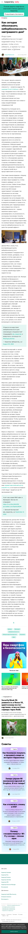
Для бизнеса (4, 890)
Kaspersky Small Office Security (8, 894)
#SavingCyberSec (9, 339)
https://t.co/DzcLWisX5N (11, 504)
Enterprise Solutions (6, 896)
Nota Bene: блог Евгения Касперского (13, 919)
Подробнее (24, 928)
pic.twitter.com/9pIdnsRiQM (12, 506)
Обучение (22, 634)
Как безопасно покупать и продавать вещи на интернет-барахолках (14, 755)
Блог (7, 915)
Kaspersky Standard (6, 872)
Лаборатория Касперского (10, 634)
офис (13, 637)
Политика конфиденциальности (13, 905)
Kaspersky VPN (4, 882)
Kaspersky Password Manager (8, 884)
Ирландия (17, 629)
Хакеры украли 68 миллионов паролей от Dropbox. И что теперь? (14, 780)
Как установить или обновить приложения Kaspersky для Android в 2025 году (10, 688)
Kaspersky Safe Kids (6, 879)
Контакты (3, 914)
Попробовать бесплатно (14, 14)
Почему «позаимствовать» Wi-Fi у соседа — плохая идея (14, 835)
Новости (4, 915)
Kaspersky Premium (6, 877)
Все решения (4, 887)
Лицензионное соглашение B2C (8, 908)
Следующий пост (7, 696)
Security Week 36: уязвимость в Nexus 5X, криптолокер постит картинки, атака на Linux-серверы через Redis (14, 705)
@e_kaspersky (17, 334)
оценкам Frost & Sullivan (10, 89)
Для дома (4, 868)
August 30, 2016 (8, 344)
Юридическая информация (7, 910)
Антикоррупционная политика (8, 906)
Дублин (5, 18)
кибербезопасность (14, 631)
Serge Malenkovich (9, 54)
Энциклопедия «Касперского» (8, 921)
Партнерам (15, 914)
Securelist (3, 919)
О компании (9, 914)
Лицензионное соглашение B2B (8, 909)
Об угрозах (20, 914)
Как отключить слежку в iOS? (14, 805)
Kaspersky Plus (4, 875)
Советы (15, 749)
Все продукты (4, 899)
